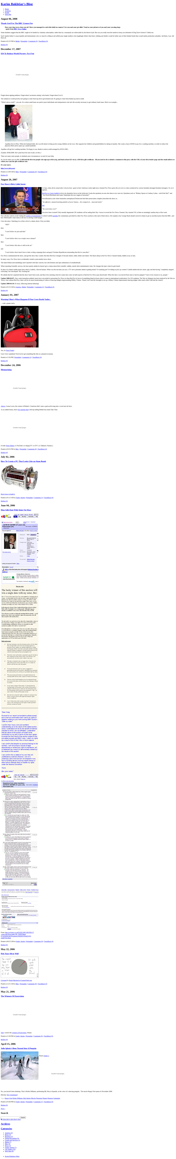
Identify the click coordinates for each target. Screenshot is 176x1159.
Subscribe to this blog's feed (11, 1119)
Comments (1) (38, 498)
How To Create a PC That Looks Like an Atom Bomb (23, 461)
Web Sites (9, 1151)
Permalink (24, 41)
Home (7, 9)
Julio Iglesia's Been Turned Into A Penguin (18, 1048)
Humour (50, 1098)
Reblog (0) (4, 45)
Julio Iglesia (27, 1098)
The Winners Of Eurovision (12, 996)
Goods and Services (12, 1140)
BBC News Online (20, 29)
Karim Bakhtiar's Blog (17, 4)
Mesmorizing (6, 370)
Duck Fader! (10, 350)
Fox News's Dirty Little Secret (13, 184)
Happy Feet (8, 1098)
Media (17, 41)
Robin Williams (18, 1098)
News (8, 1146)
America (18, 287)
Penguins (39, 1098)
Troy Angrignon (12, 1095)
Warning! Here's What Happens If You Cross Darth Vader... (26, 299)
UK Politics (10, 1149)
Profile (7, 13)
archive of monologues (33, 216)
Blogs (8, 1135)
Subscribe (8, 14)
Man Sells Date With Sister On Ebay (16, 510)
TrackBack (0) (43, 41)
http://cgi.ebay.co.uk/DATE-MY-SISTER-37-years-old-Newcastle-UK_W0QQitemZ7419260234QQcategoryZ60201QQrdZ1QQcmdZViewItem (17, 935)
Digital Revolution (12, 1138)
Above (3, 406)
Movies (33, 1098)
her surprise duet (23, 410)
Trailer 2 (46, 1056)
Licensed (4, 980)
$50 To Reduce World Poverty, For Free (17, 53)
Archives (8, 11)
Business (9, 1136)
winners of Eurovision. (19, 1033)
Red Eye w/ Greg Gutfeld (50, 193)
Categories (6, 1128)
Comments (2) (39, 287)
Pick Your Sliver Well (10, 954)
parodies (55, 216)
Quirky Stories (20, 498)
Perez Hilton (10, 446)
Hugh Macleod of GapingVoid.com (20, 980)
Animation (56, 1098)
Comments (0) (32, 41)
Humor (45, 1098)
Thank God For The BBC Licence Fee (17, 23)
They (2, 1033)
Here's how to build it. (8, 494)
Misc (17, 172)
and (43, 205)
